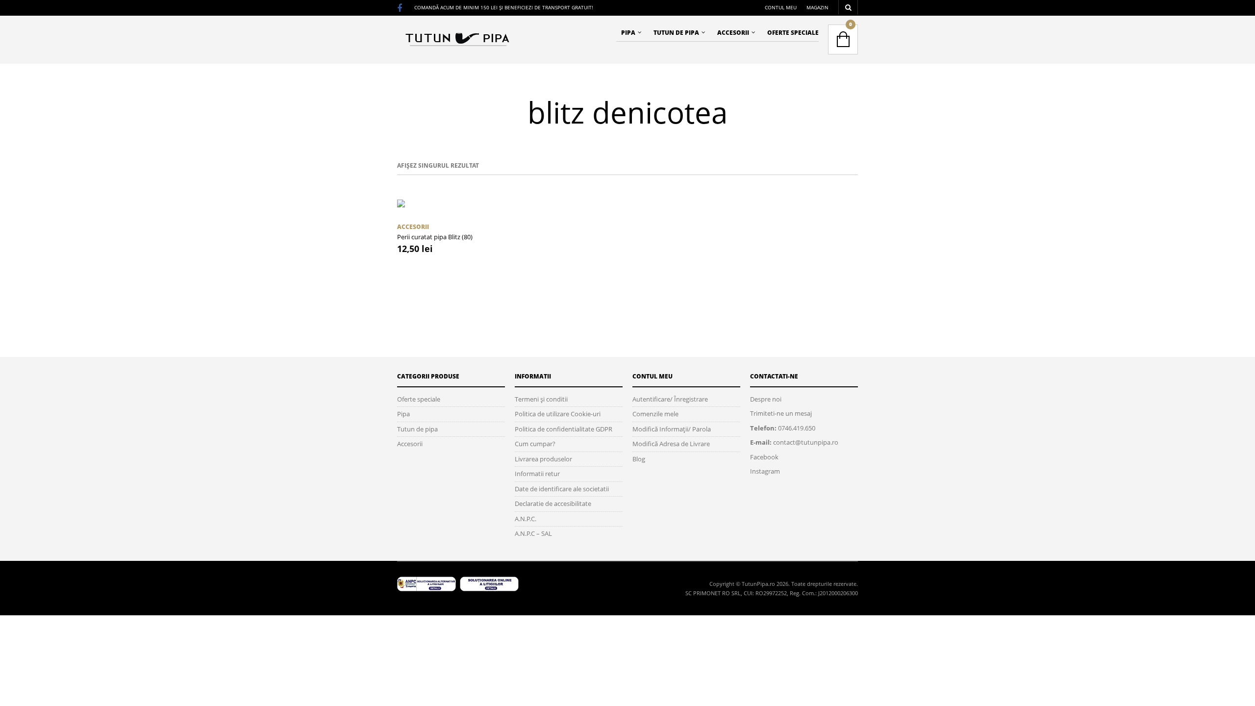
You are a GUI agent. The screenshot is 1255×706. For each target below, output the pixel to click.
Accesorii (733, 32)
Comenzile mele (655, 413)
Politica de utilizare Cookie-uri (558, 413)
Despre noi (765, 399)
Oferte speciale (793, 32)
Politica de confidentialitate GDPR (563, 429)
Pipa (628, 32)
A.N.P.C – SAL (533, 533)
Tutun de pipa (676, 32)
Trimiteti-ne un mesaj (781, 413)
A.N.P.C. (525, 518)
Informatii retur (537, 473)
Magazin (817, 7)
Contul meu (781, 7)
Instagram (765, 471)
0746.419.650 (796, 428)
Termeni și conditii (541, 399)
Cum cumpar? (535, 443)
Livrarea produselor (543, 458)
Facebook (764, 457)
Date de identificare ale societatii (562, 488)
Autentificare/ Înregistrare (670, 399)
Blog (638, 458)
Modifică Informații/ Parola (671, 429)
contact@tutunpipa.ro (805, 442)
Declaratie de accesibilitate (553, 503)
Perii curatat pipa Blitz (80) (435, 236)
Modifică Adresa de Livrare (671, 443)
